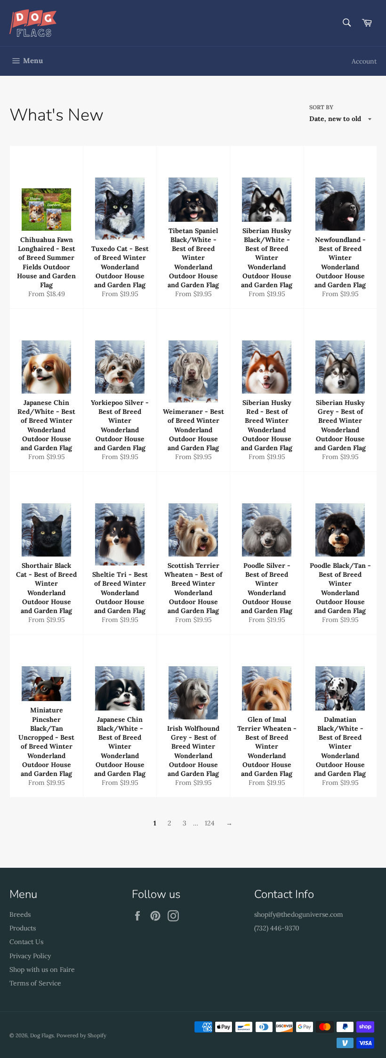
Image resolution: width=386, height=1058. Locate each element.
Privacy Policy (30, 956)
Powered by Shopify (81, 1035)
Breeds (20, 914)
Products (22, 928)
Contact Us (26, 941)
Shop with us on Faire (42, 969)
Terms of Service (35, 983)
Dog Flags (42, 1035)
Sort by (321, 107)
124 (210, 823)
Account (364, 61)
